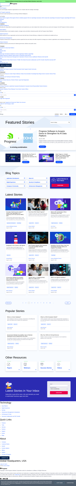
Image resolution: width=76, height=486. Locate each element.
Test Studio (23, 59)
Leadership (11, 86)
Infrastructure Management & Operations (15, 56)
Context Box (47, 17)
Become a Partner (11, 79)
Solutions (2, 24)
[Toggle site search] (0, 105)
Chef (5, 56)
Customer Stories (49, 73)
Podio (26, 55)
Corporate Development (19, 86)
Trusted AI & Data (4, 47)
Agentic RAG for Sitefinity (18, 17)
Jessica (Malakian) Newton (11, 226)
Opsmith (2, 20)
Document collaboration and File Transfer (35, 59)
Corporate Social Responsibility (32, 86)
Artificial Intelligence (4, 25)
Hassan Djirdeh (32, 226)
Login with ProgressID (5, 98)
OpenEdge (30, 53)
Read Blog (42, 146)
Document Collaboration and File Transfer (11, 416)
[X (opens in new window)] (2, 479)
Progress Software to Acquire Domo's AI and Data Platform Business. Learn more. (23, 1)
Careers (23, 89)
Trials (3, 425)
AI (0, 6)
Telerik (13, 55)
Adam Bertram (10, 327)
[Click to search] (69, 122)
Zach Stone (53, 226)
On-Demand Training (15, 76)
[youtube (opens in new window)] (4, 479)
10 (50, 302)
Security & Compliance (34, 182)
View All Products (6, 65)
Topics (61, 114)
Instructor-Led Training (5, 76)
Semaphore (7, 53)
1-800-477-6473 (3, 103)
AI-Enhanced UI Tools (5, 59)
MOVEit (29, 55)
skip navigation (5, 4)
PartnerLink (13, 102)
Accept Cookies (60, 482)
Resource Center (9, 73)
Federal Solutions (4, 42)
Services (2, 70)
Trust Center (18, 89)
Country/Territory (53, 387)
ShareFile (22, 55)
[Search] (0, 90)
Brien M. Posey (44, 346)
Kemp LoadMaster (33, 56)
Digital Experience (4, 33)
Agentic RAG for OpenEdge (30, 17)
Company (2, 83)
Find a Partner (3, 79)
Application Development (13, 178)
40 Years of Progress (6, 454)
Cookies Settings (70, 482)
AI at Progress (3, 8)
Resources (2, 72)
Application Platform (23, 53)
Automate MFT (28, 60)
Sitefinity (10, 55)
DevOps (2, 56)
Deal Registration (14, 80)
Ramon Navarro (32, 258)
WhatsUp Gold (40, 56)
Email (51, 384)
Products (2, 46)
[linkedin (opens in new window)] (7, 479)
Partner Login (18, 79)
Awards (3, 446)
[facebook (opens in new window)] (1, 479)
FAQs (54, 73)
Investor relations (5, 448)
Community (33, 69)
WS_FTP (6, 62)
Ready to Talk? (10, 103)
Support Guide (27, 69)
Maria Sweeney (9, 290)
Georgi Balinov (9, 258)
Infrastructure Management (6, 37)
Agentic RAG (9, 17)
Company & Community (12, 186)
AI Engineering (3, 22)
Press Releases (11, 89)
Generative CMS (40, 17)
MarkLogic (2, 53)
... (53, 302)
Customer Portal (12, 69)
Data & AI (31, 178)
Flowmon (27, 56)
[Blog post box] (15, 204)
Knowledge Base (35, 73)
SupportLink (8, 102)
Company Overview (4, 86)
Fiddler (19, 59)
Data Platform (3, 17)
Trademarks (17, 474)
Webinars (18, 73)
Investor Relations (4, 89)
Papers (14, 73)
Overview (57, 114)
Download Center (20, 69)
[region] (38, 483)
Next (68, 302)
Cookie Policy (17, 483)
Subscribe (72, 114)
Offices (26, 89)
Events (43, 73)
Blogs (40, 73)
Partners (2, 78)
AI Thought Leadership (5, 12)
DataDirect (12, 53)
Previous (8, 302)
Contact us (5, 457)
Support (2, 67)
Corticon (17, 53)
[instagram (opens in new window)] (5, 479)
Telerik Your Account (20, 102)
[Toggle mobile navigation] (1, 112)
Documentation (27, 73)
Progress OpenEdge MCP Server (67, 17)
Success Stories (46, 368)
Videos (22, 73)
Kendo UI (18, 55)
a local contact (6, 465)
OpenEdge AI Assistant (55, 17)
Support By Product (4, 69)
